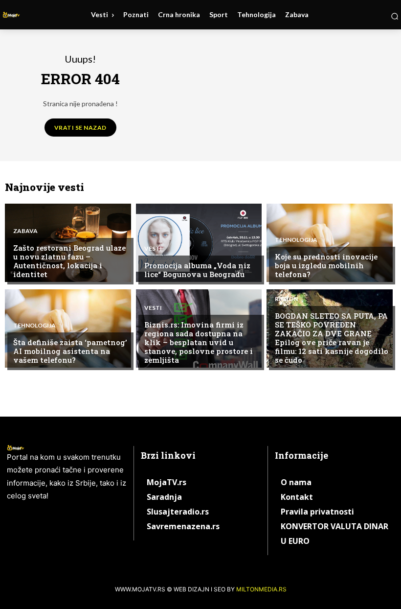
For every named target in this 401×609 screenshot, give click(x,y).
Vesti (153, 249)
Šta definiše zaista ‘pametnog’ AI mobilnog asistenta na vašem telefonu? (70, 351)
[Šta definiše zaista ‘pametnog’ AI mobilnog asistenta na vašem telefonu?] (68, 328)
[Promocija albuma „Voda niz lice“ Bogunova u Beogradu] (199, 243)
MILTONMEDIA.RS (261, 589)
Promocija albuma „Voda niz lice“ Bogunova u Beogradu (197, 269)
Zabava (25, 231)
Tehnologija (296, 240)
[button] (395, 16)
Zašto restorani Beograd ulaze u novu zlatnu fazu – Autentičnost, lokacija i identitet (69, 261)
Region (286, 299)
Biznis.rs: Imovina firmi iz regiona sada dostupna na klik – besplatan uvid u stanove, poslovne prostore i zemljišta (198, 342)
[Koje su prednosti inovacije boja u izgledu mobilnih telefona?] (330, 243)
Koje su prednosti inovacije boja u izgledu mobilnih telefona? (326, 265)
